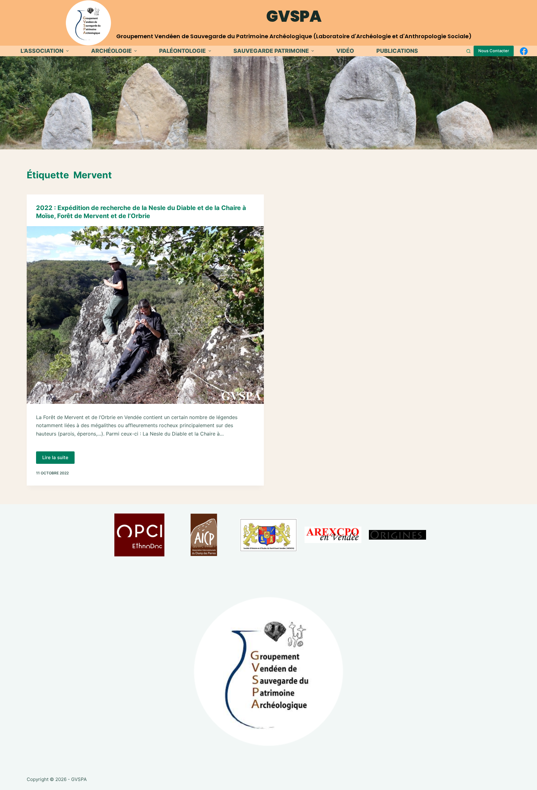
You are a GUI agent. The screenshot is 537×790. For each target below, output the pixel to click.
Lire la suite (58, 459)
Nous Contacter (493, 50)
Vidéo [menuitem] (345, 51)
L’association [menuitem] (42, 51)
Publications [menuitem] (397, 51)
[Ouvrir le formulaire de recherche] (468, 51)
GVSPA (294, 16)
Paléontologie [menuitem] (182, 51)
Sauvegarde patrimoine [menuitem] (271, 51)
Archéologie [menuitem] (111, 51)
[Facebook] (524, 51)
